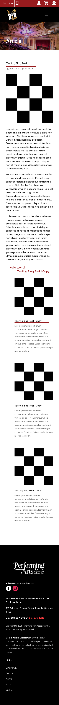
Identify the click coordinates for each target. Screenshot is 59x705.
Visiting (9, 690)
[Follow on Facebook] (8, 588)
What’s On (11, 667)
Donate (9, 673)
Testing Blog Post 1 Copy (28, 320)
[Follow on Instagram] (15, 588)
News (9, 678)
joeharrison (14, 68)
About (9, 684)
